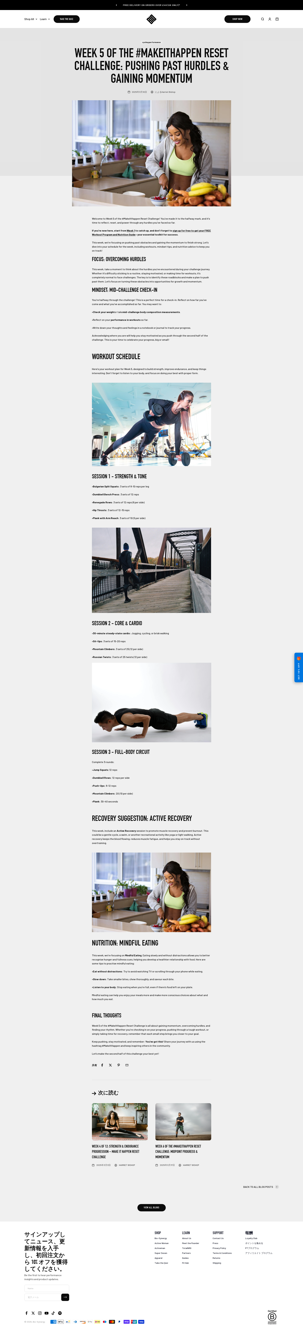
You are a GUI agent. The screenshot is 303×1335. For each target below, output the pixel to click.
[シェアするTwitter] (110, 1065)
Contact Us (218, 1238)
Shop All (29, 19)
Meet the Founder (190, 1243)
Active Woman (162, 1243)
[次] (186, 5)
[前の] (116, 5)
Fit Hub (185, 1262)
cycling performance (151, 42)
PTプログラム (252, 1248)
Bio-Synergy (161, 1238)
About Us (186, 1238)
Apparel (158, 1258)
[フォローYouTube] (46, 1313)
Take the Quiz (66, 19)
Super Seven (161, 1253)
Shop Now (237, 19)
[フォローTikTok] (53, 1313)
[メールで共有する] (127, 1065)
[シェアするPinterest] (118, 1065)
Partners (186, 1253)
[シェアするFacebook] (102, 1065)
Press (215, 1243)
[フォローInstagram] (40, 1313)
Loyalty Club (251, 1238)
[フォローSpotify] (60, 1313)
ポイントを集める (254, 1243)
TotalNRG (186, 1248)
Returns (216, 1258)
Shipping (217, 1262)
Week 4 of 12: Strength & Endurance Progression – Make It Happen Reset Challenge (115, 1152)
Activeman (160, 1248)
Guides (185, 1258)
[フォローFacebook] (26, 1313)
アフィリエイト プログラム (258, 1253)
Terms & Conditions (222, 1253)
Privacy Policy (219, 1248)
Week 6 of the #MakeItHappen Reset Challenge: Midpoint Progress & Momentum (178, 1152)
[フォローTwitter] (33, 1313)
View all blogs (151, 1208)
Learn (43, 19)
